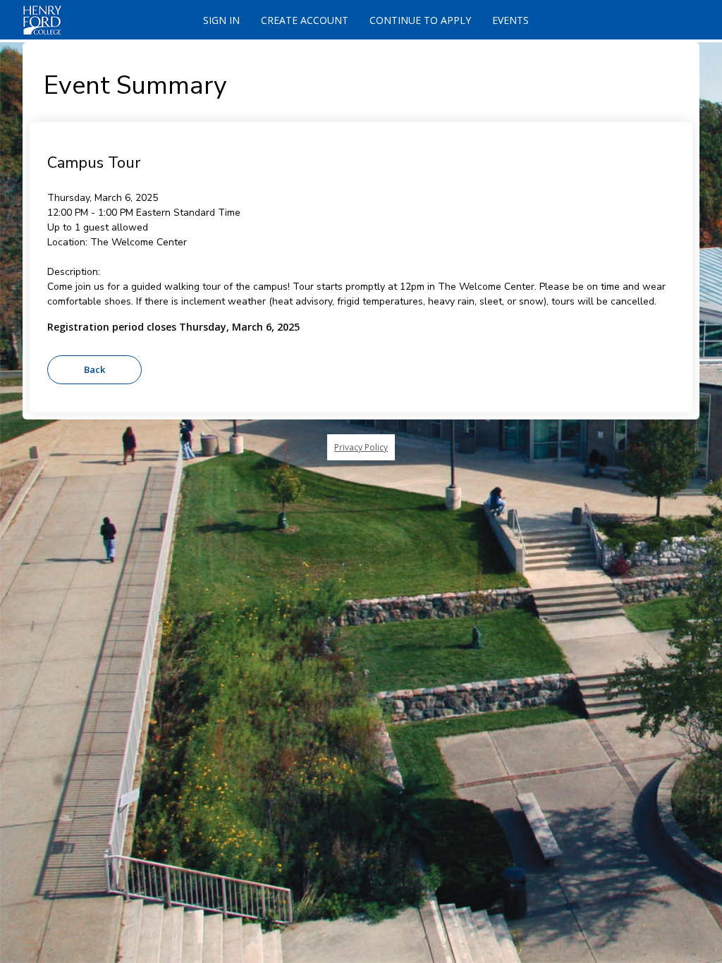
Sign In (221, 20)
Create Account (304, 20)
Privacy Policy (361, 447)
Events (510, 20)
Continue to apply (420, 20)
